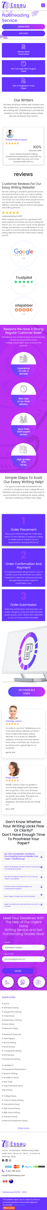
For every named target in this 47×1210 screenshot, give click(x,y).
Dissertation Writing (12, 1020)
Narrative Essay (11, 1116)
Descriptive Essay (12, 1104)
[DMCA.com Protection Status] (39, 1165)
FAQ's (25, 1153)
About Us (17, 1153)
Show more (23, 1128)
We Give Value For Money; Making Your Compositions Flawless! (18, 887)
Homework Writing (12, 1059)
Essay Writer (9, 1024)
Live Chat (23, 33)
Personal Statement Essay (16, 1120)
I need (7, 942)
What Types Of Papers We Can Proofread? (19, 896)
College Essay (10, 1096)
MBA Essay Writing (12, 1112)
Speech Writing (10, 1073)
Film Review (9, 1055)
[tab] (23, 856)
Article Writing (10, 1042)
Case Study (9, 1016)
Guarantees (14, 1150)
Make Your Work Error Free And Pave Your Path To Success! (22, 905)
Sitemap (6, 1156)
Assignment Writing (12, 1011)
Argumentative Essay (13, 1085)
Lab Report (9, 1065)
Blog (13, 1156)
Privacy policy (19, 1205)
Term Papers (9, 1038)
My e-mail (8, 954)
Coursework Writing (12, 1050)
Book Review (9, 1046)
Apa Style (8, 1081)
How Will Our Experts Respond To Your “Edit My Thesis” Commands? (21, 878)
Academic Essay (11, 1077)
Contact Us (35, 1153)
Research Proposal (12, 1034)
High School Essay (12, 1108)
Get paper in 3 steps (26, 691)
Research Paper (11, 1028)
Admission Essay (11, 1007)
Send (18, 971)
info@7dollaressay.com (13, 1175)
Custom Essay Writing (13, 1100)
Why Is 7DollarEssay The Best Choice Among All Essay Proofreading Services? (23, 868)
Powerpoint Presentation (15, 1069)
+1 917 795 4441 (13, 1171)
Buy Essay (8, 1090)
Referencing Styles (30, 1150)
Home (6, 1003)
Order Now (23, 26)
